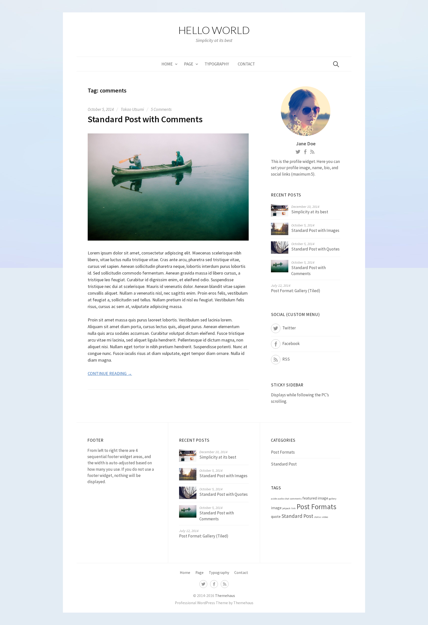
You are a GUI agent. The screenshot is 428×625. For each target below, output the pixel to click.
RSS (286, 359)
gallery (332, 498)
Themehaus (225, 595)
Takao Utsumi (132, 109)
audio (281, 498)
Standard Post (284, 464)
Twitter (289, 328)
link (293, 508)
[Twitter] (203, 583)
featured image (315, 498)
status (317, 517)
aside (274, 498)
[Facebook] (214, 583)
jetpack (286, 508)
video (325, 517)
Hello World (214, 30)
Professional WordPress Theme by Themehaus (214, 602)
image (276, 507)
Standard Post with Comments (145, 119)
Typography (217, 64)
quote (276, 516)
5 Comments (161, 109)
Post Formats (283, 452)
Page (188, 64)
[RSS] (225, 583)
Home (167, 64)
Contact (246, 64)
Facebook (291, 343)
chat (287, 498)
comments (296, 498)
